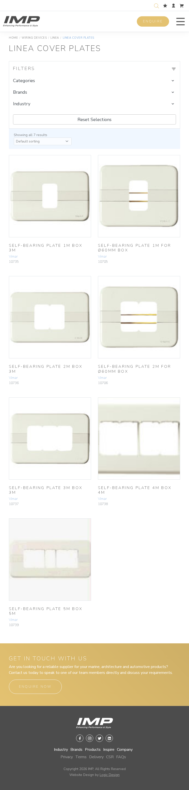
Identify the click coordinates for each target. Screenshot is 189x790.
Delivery (96, 757)
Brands (76, 749)
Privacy (67, 757)
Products (93, 749)
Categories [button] (24, 81)
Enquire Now (35, 686)
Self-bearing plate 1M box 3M (45, 248)
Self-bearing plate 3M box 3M (45, 490)
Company (125, 749)
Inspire (108, 749)
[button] (180, 21)
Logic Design (110, 774)
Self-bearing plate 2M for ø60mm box (134, 369)
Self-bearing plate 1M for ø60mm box (134, 248)
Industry (61, 749)
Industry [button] (21, 104)
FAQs (121, 757)
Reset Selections (94, 120)
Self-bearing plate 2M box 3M (45, 369)
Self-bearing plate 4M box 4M (135, 490)
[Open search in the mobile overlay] (157, 5)
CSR (110, 757)
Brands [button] (20, 92)
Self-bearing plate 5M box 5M (45, 611)
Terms (81, 757)
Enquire (153, 21)
